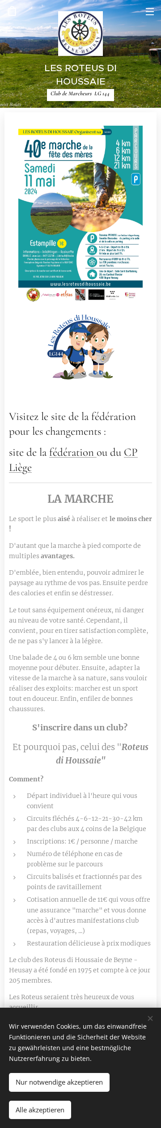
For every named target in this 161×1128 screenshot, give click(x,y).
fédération (73, 452)
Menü (150, 11)
